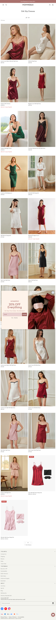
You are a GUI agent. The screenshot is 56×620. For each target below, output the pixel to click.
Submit (24, 314)
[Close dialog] (53, 292)
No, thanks (15, 318)
